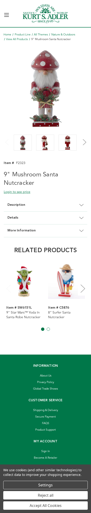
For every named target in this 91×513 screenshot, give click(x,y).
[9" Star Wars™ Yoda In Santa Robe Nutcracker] (24, 280)
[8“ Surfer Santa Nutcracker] (66, 280)
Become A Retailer (45, 458)
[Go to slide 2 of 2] (48, 329)
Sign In (45, 451)
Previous (7, 139)
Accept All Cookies (46, 505)
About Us (45, 375)
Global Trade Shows (45, 389)
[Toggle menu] (6, 13)
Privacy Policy (45, 382)
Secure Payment (45, 417)
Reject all (45, 495)
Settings (45, 485)
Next (83, 139)
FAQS (45, 423)
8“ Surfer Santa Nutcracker (59, 315)
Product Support (45, 430)
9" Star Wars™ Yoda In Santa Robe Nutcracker (23, 315)
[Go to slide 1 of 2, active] (42, 329)
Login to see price (17, 191)
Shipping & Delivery (45, 410)
